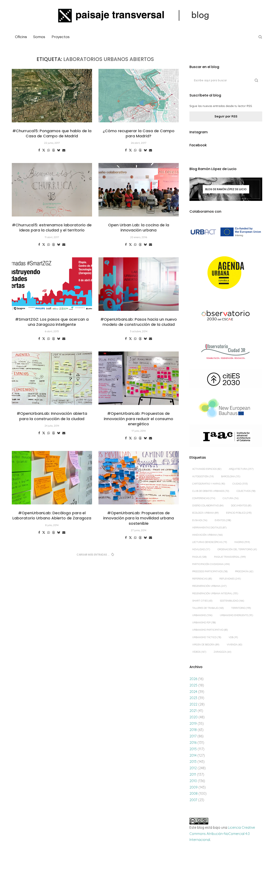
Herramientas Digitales (209, 527)
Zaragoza (222, 651)
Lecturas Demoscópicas (209, 542)
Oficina (21, 36)
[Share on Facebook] (39, 150)
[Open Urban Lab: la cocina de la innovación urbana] (138, 189)
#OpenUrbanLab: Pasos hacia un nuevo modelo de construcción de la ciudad (138, 322)
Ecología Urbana (205, 512)
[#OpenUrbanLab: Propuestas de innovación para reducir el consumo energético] (138, 378)
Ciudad (240, 483)
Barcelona (230, 476)
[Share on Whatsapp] (48, 150)
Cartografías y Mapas (208, 483)
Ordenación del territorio (237, 549)
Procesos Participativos (210, 571)
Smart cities (202, 600)
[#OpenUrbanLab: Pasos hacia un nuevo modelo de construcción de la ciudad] (138, 284)
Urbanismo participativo (210, 629)
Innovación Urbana (207, 534)
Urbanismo (202, 615)
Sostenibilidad (232, 600)
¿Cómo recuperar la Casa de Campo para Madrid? (138, 133)
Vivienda (234, 644)
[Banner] (225, 316)
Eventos (223, 520)
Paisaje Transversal (230, 556)
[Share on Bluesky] (58, 150)
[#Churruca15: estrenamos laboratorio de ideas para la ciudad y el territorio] (52, 189)
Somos (39, 36)
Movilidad (201, 549)
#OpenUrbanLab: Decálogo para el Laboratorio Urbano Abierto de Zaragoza (51, 515)
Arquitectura (241, 468)
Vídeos (199, 651)
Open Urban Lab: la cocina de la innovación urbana (138, 227)
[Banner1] (225, 232)
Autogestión (203, 476)
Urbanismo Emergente (236, 615)
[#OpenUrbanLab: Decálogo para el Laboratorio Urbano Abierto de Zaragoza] (52, 477)
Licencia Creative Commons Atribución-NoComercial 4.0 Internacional (222, 833)
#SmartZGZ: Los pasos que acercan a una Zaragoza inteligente (52, 322)
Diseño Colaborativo (207, 505)
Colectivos (246, 490)
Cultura (230, 498)
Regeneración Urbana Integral (215, 593)
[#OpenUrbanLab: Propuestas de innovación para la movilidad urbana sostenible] (138, 477)
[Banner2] (225, 272)
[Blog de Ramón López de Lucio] (225, 189)
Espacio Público (239, 512)
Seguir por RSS (225, 116)
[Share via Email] (63, 150)
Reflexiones (230, 578)
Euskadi (199, 520)
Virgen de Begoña (205, 644)
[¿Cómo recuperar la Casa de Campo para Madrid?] (138, 95)
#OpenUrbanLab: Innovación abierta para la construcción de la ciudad (52, 416)
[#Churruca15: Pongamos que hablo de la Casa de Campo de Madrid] (52, 95)
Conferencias (203, 498)
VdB (233, 637)
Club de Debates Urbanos (210, 490)
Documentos (241, 505)
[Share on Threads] (53, 150)
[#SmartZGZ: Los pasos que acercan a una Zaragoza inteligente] (52, 284)
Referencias (202, 578)
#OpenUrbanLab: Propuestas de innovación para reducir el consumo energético (138, 419)
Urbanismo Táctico (206, 637)
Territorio (241, 607)
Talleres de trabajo (208, 607)
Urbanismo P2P (204, 622)
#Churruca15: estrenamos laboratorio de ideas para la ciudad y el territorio (52, 227)
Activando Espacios (206, 468)
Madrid (242, 542)
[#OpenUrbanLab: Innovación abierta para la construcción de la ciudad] (52, 378)
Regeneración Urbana (209, 585)
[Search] (260, 37)
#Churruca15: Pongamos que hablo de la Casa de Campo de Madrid (51, 133)
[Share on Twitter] (43, 150)
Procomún (244, 571)
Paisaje (199, 556)
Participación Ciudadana (211, 564)
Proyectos (61, 36)
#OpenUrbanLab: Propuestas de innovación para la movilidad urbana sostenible (138, 518)
